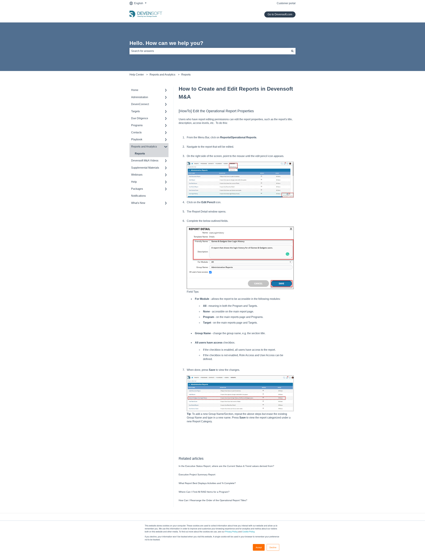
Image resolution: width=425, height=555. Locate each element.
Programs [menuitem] (137, 125)
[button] (166, 90)
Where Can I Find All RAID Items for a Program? (204, 491)
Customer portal (286, 3)
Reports (186, 74)
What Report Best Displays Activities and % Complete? (207, 483)
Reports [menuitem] (140, 153)
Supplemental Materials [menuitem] (145, 167)
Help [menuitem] (134, 181)
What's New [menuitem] (138, 203)
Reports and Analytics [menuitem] (144, 146)
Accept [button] (259, 547)
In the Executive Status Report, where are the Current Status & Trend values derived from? (226, 466)
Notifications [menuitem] (138, 195)
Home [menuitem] (134, 90)
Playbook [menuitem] (136, 139)
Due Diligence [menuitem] (139, 118)
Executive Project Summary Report (197, 474)
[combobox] (209, 51)
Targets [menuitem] (135, 111)
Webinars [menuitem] (136, 174)
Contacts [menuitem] (136, 132)
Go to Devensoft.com (280, 14)
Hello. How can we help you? (166, 43)
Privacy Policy (231, 531)
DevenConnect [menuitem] (140, 104)
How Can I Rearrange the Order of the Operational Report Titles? (213, 500)
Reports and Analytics (162, 74)
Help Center (136, 74)
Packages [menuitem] (137, 188)
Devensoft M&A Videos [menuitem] (144, 160)
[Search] (292, 51)
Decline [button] (272, 547)
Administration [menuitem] (139, 97)
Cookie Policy (248, 531)
